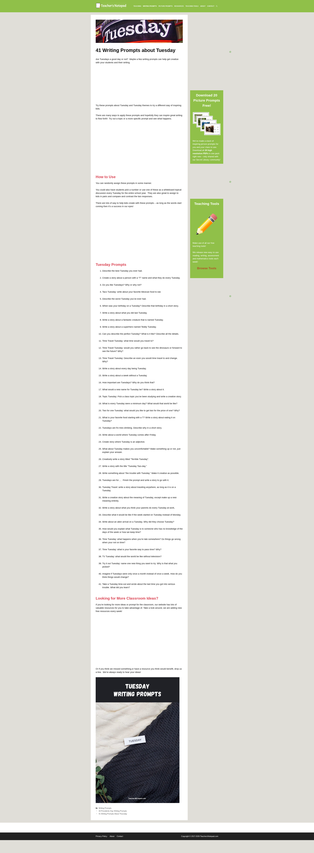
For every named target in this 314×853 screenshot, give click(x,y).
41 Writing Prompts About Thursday (113, 814)
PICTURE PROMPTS (165, 6)
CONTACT (210, 6)
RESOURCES (179, 6)
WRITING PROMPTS (150, 6)
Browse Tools (206, 268)
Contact (120, 836)
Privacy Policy (101, 836)
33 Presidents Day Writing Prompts (113, 811)
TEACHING (137, 6)
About (112, 836)
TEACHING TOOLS (191, 6)
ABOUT (202, 6)
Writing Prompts (105, 808)
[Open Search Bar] (216, 6)
